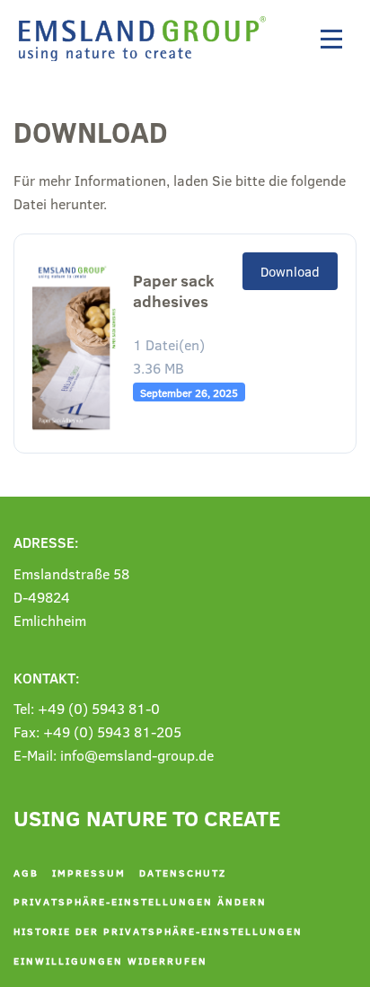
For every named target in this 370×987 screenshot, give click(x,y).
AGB (26, 872)
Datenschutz (182, 872)
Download (290, 271)
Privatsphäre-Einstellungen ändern (140, 901)
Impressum (89, 872)
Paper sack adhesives (174, 291)
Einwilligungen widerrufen (110, 960)
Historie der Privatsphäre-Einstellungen (158, 931)
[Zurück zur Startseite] (147, 38)
